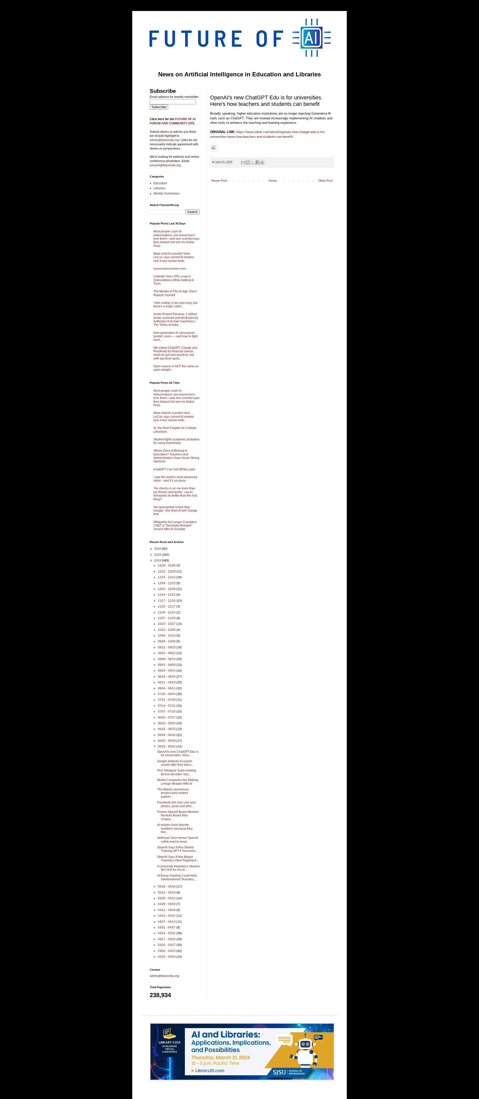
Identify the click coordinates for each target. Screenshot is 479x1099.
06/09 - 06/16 (167, 735)
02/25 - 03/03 (167, 956)
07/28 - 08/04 (167, 694)
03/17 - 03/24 (167, 939)
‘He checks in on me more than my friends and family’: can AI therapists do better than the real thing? (175, 494)
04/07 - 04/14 (167, 921)
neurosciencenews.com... (170, 268)
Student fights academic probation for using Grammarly (176, 441)
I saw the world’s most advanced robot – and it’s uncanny (175, 478)
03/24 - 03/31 (167, 933)
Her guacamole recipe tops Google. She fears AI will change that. (175, 510)
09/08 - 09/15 (167, 659)
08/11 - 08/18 (167, 682)
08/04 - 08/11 (167, 688)
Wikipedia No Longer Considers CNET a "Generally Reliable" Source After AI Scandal (175, 525)
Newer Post (219, 181)
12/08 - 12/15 (167, 583)
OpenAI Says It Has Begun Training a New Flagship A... (178, 858)
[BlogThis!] (247, 162)
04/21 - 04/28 (167, 910)
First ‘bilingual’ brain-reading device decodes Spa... (176, 772)
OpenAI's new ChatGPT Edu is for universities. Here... (177, 753)
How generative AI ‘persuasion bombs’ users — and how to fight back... (175, 336)
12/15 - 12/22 (167, 577)
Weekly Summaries (166, 193)
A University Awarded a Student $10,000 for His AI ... (178, 868)
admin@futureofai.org (164, 976)
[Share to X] (252, 162)
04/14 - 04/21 (167, 915)
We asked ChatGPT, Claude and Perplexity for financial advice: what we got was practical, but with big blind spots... (175, 353)
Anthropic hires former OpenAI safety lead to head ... (177, 839)
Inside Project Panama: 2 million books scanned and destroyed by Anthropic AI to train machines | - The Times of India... (175, 319)
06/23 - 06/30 (167, 723)
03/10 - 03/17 (167, 945)
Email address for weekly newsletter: (174, 97)
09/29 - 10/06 (167, 641)
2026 (158, 548)
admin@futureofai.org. (165, 140)
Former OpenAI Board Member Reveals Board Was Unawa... (178, 815)
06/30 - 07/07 (167, 717)
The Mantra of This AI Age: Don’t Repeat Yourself (175, 293)
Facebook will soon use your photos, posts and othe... (176, 804)
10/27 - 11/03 (167, 618)
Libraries (159, 188)
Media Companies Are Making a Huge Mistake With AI (177, 781)
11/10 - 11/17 (167, 606)
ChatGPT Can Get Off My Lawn (174, 469)
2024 (158, 560)
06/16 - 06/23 (167, 729)
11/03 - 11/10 (167, 612)
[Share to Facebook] (257, 162)
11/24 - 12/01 (167, 594)
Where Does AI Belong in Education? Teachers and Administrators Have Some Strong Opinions (176, 456)
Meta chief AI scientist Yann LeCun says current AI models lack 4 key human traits (173, 257)
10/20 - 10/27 (167, 624)
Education (160, 183)
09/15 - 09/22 (167, 653)
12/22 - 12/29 (167, 571)
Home (273, 181)
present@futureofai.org (165, 165)
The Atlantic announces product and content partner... (173, 793)
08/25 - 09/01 (167, 670)
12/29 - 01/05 (167, 565)
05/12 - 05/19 (167, 892)
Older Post (325, 181)
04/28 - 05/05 (167, 904)
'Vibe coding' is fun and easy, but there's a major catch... (175, 304)
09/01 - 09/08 (167, 665)
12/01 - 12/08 (167, 589)
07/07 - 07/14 (167, 711)
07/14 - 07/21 (167, 706)
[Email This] (243, 162)
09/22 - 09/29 (167, 647)
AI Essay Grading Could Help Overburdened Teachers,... (177, 877)
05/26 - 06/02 (167, 746)
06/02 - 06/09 (167, 740)
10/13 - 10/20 (167, 630)
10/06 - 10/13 (167, 635)
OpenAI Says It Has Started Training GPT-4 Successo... (177, 849)
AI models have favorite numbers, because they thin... (175, 828)
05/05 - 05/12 (167, 898)
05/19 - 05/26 (167, 886)
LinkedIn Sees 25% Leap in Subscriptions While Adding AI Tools (173, 280)
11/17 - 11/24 (167, 600)
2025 (158, 554)
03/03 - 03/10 (167, 951)
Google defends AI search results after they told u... (175, 762)
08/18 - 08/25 (167, 676)
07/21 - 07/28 (167, 700)
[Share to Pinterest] (262, 162)
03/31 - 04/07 (167, 927)
